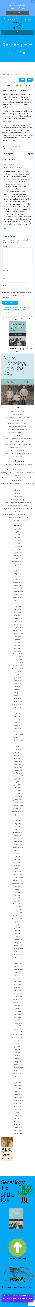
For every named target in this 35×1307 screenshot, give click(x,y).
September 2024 (17, 597)
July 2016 (17, 889)
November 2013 (17, 969)
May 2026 (17, 538)
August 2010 (17, 1076)
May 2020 (17, 752)
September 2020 (17, 740)
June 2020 (17, 749)
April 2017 (17, 862)
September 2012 (17, 1002)
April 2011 (17, 1053)
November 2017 (17, 841)
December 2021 (17, 696)
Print (22, 80)
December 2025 (17, 553)
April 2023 (17, 648)
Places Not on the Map (17, 441)
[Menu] (17, 32)
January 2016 (17, 907)
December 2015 (17, 910)
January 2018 (17, 835)
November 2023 (17, 627)
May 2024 (17, 609)
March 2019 (17, 794)
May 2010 (17, 1085)
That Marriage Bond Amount (17, 426)
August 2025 (17, 565)
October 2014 (17, 951)
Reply (5, 228)
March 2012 (17, 1020)
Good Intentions (17, 414)
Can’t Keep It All (17, 497)
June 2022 (17, 678)
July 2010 (17, 1079)
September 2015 (17, 919)
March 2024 (17, 615)
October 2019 (17, 773)
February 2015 (17, 940)
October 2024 (17, 594)
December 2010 (17, 1065)
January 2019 (17, 800)
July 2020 (17, 746)
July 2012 (17, 1008)
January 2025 (17, 585)
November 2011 (17, 1032)
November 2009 (17, 1100)
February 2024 (17, 618)
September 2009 (17, 1106)
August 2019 (17, 779)
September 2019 (17, 776)
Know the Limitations (17, 420)
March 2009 (17, 1124)
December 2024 (17, 588)
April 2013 (17, 984)
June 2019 (17, 785)
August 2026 (17, 529)
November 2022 (17, 663)
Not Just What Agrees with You (17, 432)
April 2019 (17, 791)
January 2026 (17, 550)
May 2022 (17, 681)
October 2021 (17, 702)
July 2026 (17, 532)
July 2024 (17, 603)
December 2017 (17, 838)
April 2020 (17, 755)
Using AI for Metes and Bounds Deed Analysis (17, 438)
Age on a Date (17, 456)
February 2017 (17, 868)
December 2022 (17, 660)
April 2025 (17, 576)
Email (5, 278)
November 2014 (17, 948)
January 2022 (17, 693)
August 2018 (17, 815)
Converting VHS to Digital (17, 500)
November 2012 (17, 996)
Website (5, 285)
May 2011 (17, 1050)
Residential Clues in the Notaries (17, 429)
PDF (29, 80)
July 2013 (17, 978)
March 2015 (17, 937)
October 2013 (17, 972)
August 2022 (17, 672)
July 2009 (17, 1112)
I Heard (17, 494)
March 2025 (17, 579)
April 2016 (17, 898)
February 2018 (17, 832)
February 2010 (17, 1094)
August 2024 (17, 600)
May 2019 (17, 788)
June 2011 (17, 1047)
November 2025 (17, 556)
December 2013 (17, 966)
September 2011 (17, 1038)
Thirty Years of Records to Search (17, 518)
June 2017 (17, 856)
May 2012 (17, 1014)
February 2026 (17, 547)
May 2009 (17, 1118)
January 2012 (17, 1026)
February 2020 (17, 761)
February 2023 (17, 654)
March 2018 (17, 829)
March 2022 (17, 687)
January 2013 (17, 990)
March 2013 (17, 987)
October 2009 (17, 1103)
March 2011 (17, 1056)
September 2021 (17, 704)
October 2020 (17, 737)
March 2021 (17, 722)
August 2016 (17, 886)
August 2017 (17, 850)
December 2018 (17, 803)
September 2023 (17, 633)
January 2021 (17, 728)
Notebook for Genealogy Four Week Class (17, 453)
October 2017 (17, 844)
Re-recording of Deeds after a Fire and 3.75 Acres (17, 514)
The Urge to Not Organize (17, 520)
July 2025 (17, 568)
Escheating (17, 435)
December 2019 (17, 767)
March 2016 (17, 901)
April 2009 (17, 1121)
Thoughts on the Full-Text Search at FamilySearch (17, 509)
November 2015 (17, 913)
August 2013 (17, 975)
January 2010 (17, 1097)
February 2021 (17, 725)
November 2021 (17, 698)
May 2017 (17, 859)
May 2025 (17, 574)
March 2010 (17, 1091)
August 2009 (17, 1109)
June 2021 (17, 713)
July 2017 (17, 853)
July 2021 (17, 710)
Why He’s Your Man (17, 411)
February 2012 (17, 1023)
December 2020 (17, 731)
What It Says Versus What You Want (17, 417)
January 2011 (17, 1062)
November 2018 (17, 806)
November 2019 (17, 770)
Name (5, 270)
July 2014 (17, 960)
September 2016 (17, 883)
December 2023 (17, 624)
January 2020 (17, 764)
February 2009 (17, 1127)
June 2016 (17, 892)
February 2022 (17, 690)
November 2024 (17, 591)
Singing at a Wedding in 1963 (17, 447)
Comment (6, 246)
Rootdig (18, 490)
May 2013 (17, 981)
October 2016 (17, 880)
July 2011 (17, 1044)
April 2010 (17, 1088)
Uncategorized (15, 146)
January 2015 (17, 943)
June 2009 (17, 1115)
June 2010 (17, 1082)
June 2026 (17, 535)
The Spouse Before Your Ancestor (17, 423)
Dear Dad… (17, 512)
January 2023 (17, 657)
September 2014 (17, 954)
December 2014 (17, 946)
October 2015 (17, 916)
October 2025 (17, 559)
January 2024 (17, 621)
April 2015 (17, 934)
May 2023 (17, 645)
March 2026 (17, 544)
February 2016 (17, 904)
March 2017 (17, 865)
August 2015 (17, 922)
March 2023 (17, 651)
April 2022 (17, 684)
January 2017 (17, 871)
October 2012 (17, 999)
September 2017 (17, 847)
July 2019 (17, 782)
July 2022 (17, 675)
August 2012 (17, 1005)
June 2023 (17, 642)
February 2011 (17, 1059)
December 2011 (17, 1029)
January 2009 (17, 1130)
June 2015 (17, 928)
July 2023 (17, 639)
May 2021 (17, 716)
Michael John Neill (9, 74)
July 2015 (17, 925)
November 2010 (17, 1068)
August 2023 (17, 636)
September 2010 (17, 1073)
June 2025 (17, 570)
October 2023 (17, 630)
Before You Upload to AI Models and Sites (17, 444)
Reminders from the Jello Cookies (17, 506)
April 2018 (17, 826)
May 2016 (17, 895)
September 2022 (17, 669)
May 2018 (17, 824)
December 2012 (17, 993)
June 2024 (17, 606)
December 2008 (17, 1133)
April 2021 (17, 719)
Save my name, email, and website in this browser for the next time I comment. (16, 295)
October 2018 (17, 809)
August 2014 (17, 957)
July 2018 (17, 818)
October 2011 (17, 1035)
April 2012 (17, 1017)
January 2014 (17, 963)
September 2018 (17, 812)
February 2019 (17, 797)
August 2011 (17, 1041)
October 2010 (17, 1070)
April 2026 (17, 541)
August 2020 (17, 743)
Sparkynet (18, 1301)
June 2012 (17, 1011)
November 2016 (17, 877)
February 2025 (17, 582)
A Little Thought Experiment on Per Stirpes (17, 503)
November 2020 (17, 734)
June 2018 (17, 820)
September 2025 (17, 562)
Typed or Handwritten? (17, 450)
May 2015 (17, 931)
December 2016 (17, 874)
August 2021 (17, 707)
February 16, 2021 (23, 74)
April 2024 (17, 612)
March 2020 (17, 758)
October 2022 (17, 666)
